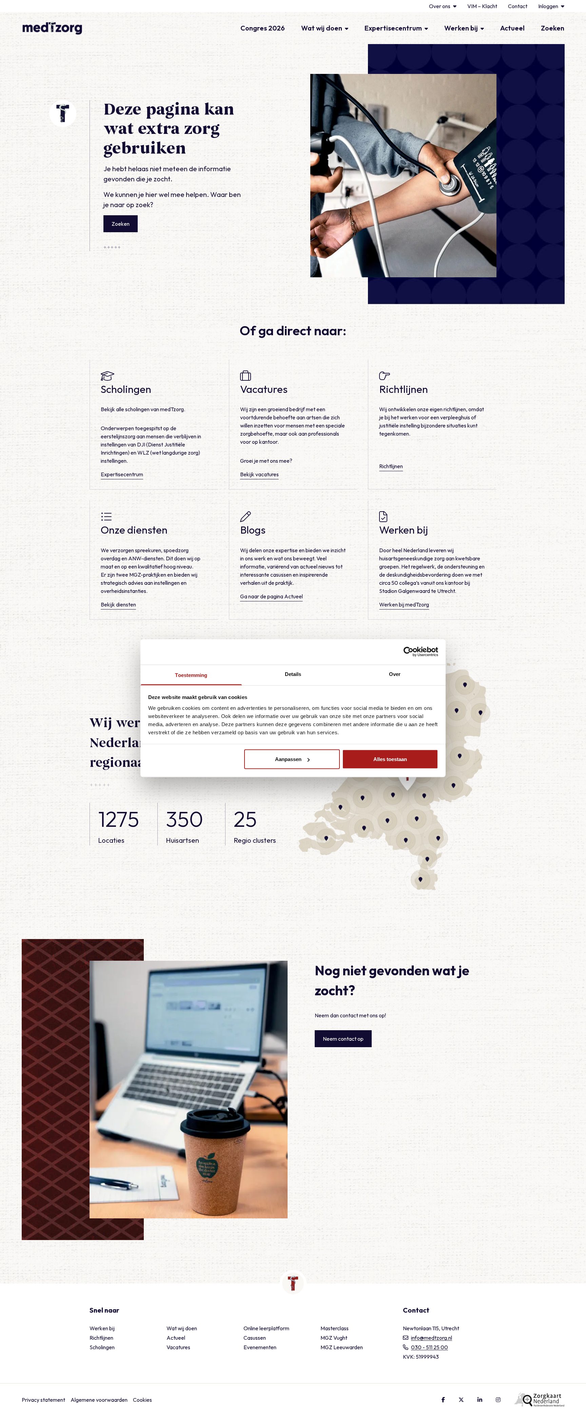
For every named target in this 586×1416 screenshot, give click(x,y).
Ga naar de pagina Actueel (271, 596)
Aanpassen (288, 759)
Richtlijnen (391, 466)
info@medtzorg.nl (431, 1337)
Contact (517, 6)
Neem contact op (343, 1038)
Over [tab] (395, 674)
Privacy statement (43, 1399)
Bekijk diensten (118, 604)
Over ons (439, 6)
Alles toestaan (390, 759)
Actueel (512, 28)
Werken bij (461, 28)
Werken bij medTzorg (404, 604)
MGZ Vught (333, 1337)
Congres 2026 (262, 28)
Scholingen (102, 1347)
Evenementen (259, 1347)
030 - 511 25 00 (429, 1347)
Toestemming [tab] (191, 675)
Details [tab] (293, 674)
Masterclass (334, 1328)
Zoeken (552, 28)
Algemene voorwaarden (99, 1399)
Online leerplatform (266, 1328)
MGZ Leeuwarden (341, 1347)
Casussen (254, 1337)
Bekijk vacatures (259, 474)
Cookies (142, 1399)
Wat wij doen (321, 28)
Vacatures (178, 1347)
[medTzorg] (52, 28)
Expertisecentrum (393, 28)
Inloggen (548, 6)
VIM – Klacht (482, 6)
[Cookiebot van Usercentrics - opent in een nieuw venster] (408, 652)
